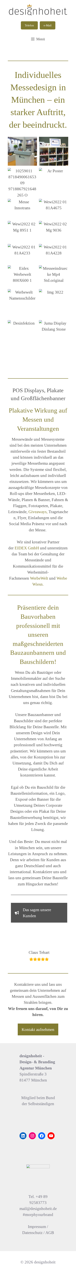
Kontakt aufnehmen (38, 1029)
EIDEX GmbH (27, 548)
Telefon (29, 25)
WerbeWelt (39, 578)
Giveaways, (38, 511)
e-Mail (47, 25)
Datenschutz (32, 1232)
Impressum (37, 1226)
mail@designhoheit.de (38, 1208)
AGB (49, 1232)
